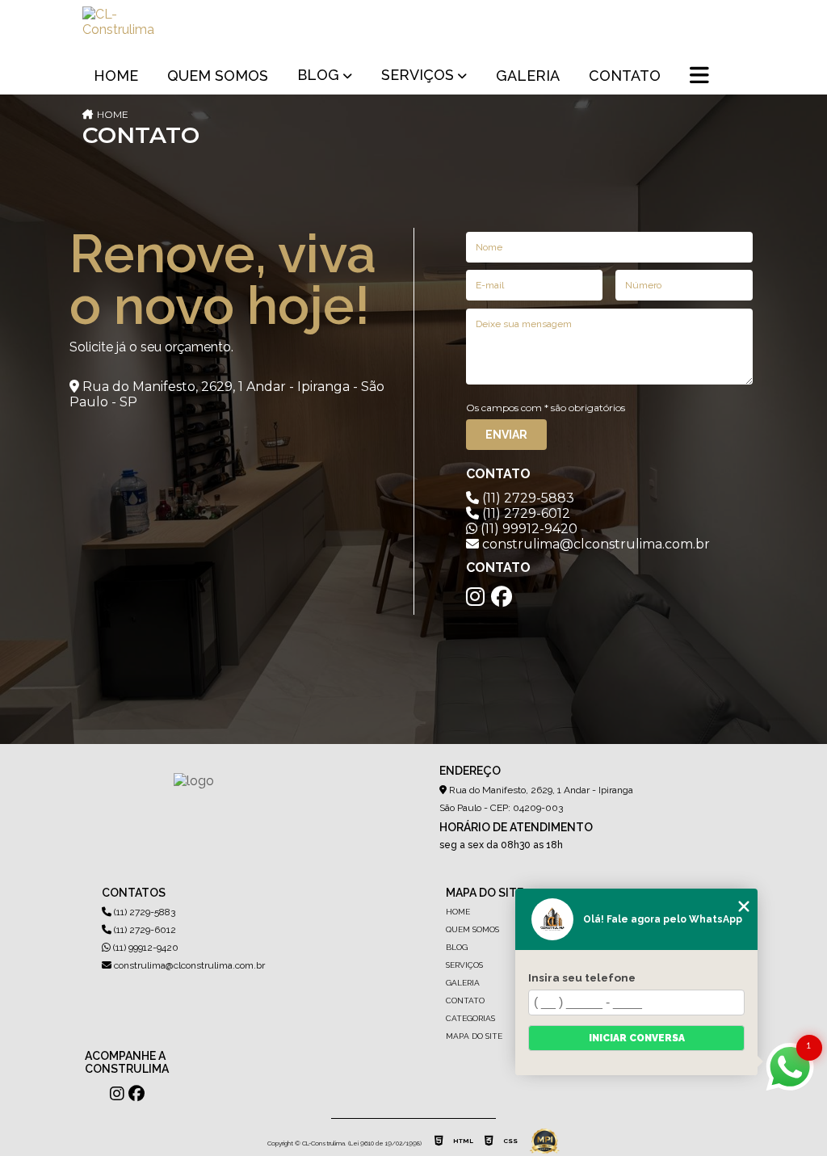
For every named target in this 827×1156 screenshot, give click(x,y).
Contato (625, 75)
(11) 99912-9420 (527, 528)
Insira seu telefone (582, 977)
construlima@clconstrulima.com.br (188, 965)
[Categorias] (699, 76)
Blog (318, 74)
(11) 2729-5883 (526, 498)
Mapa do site (474, 1036)
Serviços (417, 74)
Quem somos (217, 75)
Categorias (470, 1018)
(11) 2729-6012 (524, 513)
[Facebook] (501, 597)
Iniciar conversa (637, 1038)
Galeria (528, 75)
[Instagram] (475, 597)
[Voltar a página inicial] (121, 29)
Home (116, 75)
